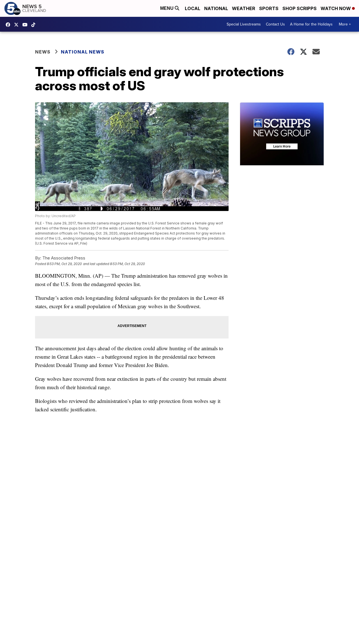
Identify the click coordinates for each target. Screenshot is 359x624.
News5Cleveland (9, 24)
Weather (243, 8)
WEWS (17, 24)
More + (345, 24)
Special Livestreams (244, 24)
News (42, 52)
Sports (269, 8)
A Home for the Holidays (311, 24)
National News (82, 52)
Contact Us (275, 24)
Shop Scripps (299, 8)
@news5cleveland (34, 24)
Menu (167, 8)
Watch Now (336, 8)
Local (192, 8)
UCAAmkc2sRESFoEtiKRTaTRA (26, 24)
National (216, 8)
